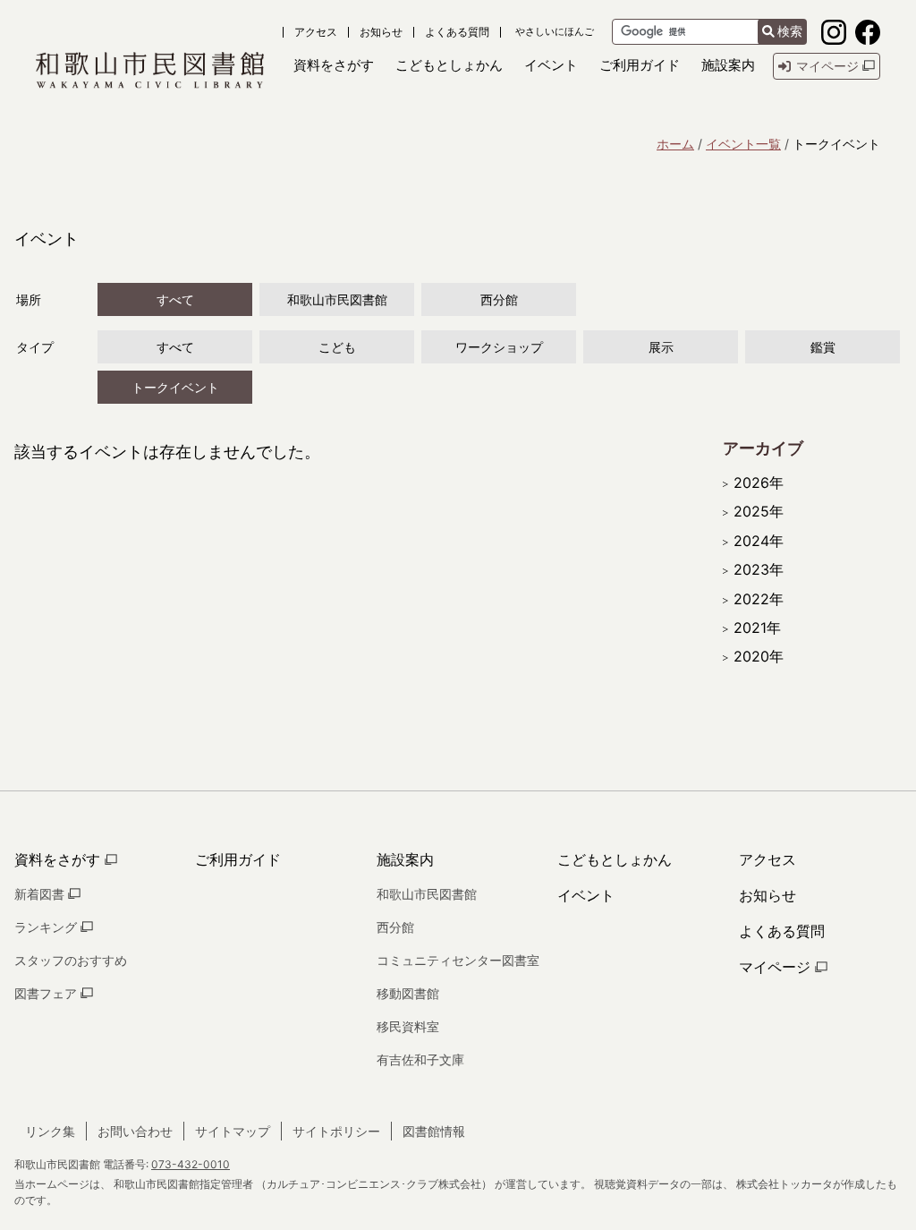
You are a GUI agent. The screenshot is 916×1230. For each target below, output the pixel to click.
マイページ (777, 967)
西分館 (499, 299)
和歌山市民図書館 (337, 299)
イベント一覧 (743, 143)
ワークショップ (499, 346)
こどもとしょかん (614, 859)
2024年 (759, 541)
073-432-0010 (190, 1164)
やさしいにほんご (554, 32)
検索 (789, 31)
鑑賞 (822, 346)
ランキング (47, 927)
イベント (586, 895)
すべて (175, 299)
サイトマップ (232, 1131)
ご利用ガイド (238, 859)
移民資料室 (408, 1026)
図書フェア (47, 993)
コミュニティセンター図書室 (458, 960)
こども (337, 346)
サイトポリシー (336, 1131)
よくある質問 (457, 32)
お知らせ (381, 32)
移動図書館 (408, 993)
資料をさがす (59, 859)
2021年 (757, 627)
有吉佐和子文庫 (420, 1059)
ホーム (675, 143)
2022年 (759, 599)
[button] (334, 66)
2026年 (759, 482)
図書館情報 (434, 1131)
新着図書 (41, 893)
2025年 (759, 511)
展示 (661, 346)
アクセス (315, 32)
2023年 (759, 569)
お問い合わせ (135, 1131)
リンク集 (50, 1131)
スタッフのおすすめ (70, 960)
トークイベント (175, 387)
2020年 (759, 656)
